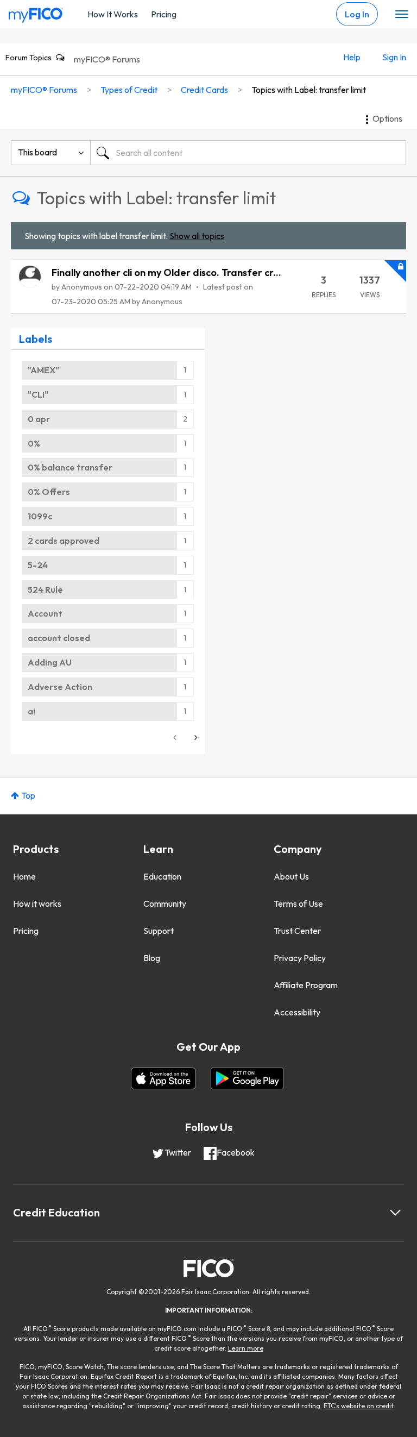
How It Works (112, 14)
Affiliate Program (306, 985)
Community (164, 903)
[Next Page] (195, 737)
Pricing (163, 14)
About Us (291, 876)
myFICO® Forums (107, 59)
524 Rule (45, 589)
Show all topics (196, 235)
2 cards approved (63, 540)
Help (352, 57)
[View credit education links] (395, 1212)
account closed (59, 637)
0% (34, 443)
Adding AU (50, 662)
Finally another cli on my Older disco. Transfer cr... (166, 272)
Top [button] (28, 795)
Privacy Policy (300, 957)
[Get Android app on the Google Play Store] (247, 1078)
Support (158, 930)
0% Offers (49, 491)
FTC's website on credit (359, 1406)
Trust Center (297, 930)
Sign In (394, 57)
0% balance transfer (70, 467)
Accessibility (297, 1012)
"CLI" (38, 394)
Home (24, 876)
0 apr (39, 418)
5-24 (38, 565)
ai (31, 711)
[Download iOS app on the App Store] (163, 1078)
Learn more (245, 1348)
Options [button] (387, 118)
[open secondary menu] (402, 14)
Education (162, 876)
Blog (151, 957)
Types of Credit (128, 89)
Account (45, 613)
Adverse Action (60, 686)
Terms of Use (298, 903)
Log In (357, 14)
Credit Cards (204, 89)
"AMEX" (43, 370)
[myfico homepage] (36, 12)
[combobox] (248, 152)
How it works (37, 903)
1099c (40, 516)
